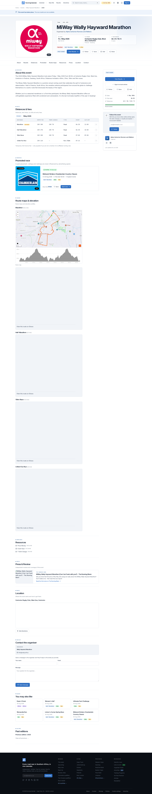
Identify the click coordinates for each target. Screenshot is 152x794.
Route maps (53, 62)
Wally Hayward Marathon (33, 7)
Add (104, 51)
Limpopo (97, 775)
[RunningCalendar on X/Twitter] (23, 780)
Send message (23, 685)
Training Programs (119, 773)
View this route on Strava (25, 326)
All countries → (62, 783)
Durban (79, 767)
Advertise (66, 3)
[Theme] (114, 3)
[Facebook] (110, 142)
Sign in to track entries (121, 84)
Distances (34, 62)
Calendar (41, 3)
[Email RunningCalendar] (37, 780)
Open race (65, 186)
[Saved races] (122, 3)
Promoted (43, 62)
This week (61, 762)
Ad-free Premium (119, 775)
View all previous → (22, 738)
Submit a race (118, 762)
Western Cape (99, 762)
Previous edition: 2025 (23, 735)
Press (71, 62)
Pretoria (79, 772)
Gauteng (97, 765)
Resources (62, 62)
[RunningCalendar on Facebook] (26, 780)
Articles (116, 778)
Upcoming (61, 765)
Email (59, 660)
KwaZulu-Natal (99, 767)
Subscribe (48, 775)
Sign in (127, 3)
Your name (18, 660)
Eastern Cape (99, 770)
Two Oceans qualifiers (64, 778)
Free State (98, 772)
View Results (72, 51)
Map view (61, 767)
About (19, 62)
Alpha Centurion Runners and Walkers (78, 31)
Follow (115, 129)
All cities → (80, 778)
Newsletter (117, 781)
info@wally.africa (23, 652)
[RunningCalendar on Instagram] (29, 780)
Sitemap (101, 791)
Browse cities (62, 772)
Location (78, 62)
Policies (107, 791)
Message (17, 667)
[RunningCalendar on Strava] (32, 780)
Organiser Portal (118, 767)
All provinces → (99, 778)
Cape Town (80, 762)
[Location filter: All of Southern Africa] (118, 3)
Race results (61, 780)
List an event (119, 765)
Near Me (51, 3)
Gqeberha (79, 770)
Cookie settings (116, 791)
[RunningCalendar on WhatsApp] (35, 780)
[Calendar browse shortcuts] (46, 2)
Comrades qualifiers (63, 775)
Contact (86, 62)
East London (80, 775)
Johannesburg (81, 765)
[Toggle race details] (96, 124)
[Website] (106, 142)
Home (17, 7)
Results (58, 3)
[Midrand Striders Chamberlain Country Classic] (57, 178)
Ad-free (106, 2)
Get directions (23, 631)
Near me (60, 770)
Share (113, 51)
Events (22, 7)
